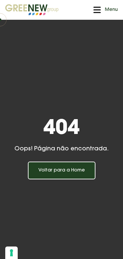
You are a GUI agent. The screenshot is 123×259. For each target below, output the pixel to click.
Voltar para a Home (61, 170)
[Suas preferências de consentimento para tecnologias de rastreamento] (11, 252)
